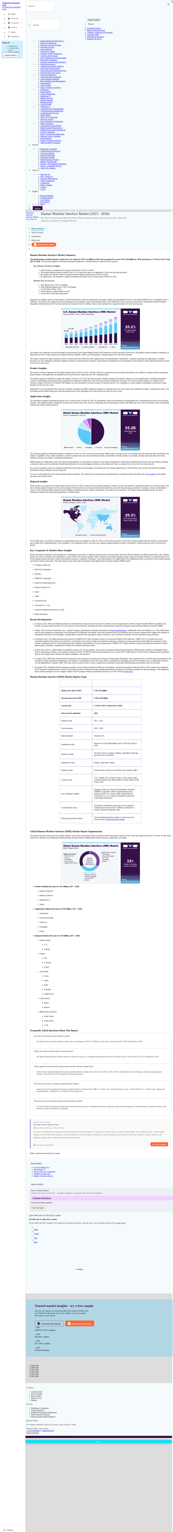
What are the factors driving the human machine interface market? (58, 1101)
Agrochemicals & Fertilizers (50, 126)
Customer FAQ (36, 1392)
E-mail (36, 1234)
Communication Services (49, 113)
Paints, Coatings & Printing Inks (52, 134)
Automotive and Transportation (52, 109)
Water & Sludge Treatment (50, 143)
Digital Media (45, 115)
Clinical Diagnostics (47, 94)
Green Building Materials (49, 79)
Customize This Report (50, 1323)
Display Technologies (48, 43)
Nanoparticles (45, 83)
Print (35, 1242)
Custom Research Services (50, 151)
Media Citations (46, 185)
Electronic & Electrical (95, 37)
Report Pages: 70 (39, 1169)
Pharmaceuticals (46, 102)
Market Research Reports (49, 160)
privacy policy (121, 1223)
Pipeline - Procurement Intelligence (53, 164)
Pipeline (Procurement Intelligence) (44, 1412)
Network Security (47, 119)
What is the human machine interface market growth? (53, 1051)
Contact (43, 187)
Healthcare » (45, 90)
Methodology (36, 240)
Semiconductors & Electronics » (52, 41)
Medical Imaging (46, 100)
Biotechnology (45, 92)
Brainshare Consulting (48, 149)
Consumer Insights (47, 153)
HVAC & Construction (49, 117)
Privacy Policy (36, 1396)
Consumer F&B (93, 35)
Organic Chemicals (47, 132)
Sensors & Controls (47, 52)
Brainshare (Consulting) (40, 1408)
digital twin (128, 672)
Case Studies (45, 200)
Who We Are (45, 174)
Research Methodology (49, 179)
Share (36, 1229)
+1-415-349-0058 (32, 1431)
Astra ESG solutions (48, 168)
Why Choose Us (46, 177)
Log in (37, 206)
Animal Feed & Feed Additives (52, 66)
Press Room (44, 202)
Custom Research (37, 1410)
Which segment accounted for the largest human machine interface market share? (64, 1066)
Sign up (37, 208)
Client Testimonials (47, 181)
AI (87, 650)
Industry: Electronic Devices (43, 1176)
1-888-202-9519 (48, 1431)
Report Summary (38, 228)
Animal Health (45, 104)
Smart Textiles (45, 85)
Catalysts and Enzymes (49, 56)
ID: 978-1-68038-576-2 (42, 1167)
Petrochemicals (46, 138)
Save (35, 1238)
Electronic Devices (47, 47)
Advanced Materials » (48, 75)
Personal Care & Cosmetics (50, 136)
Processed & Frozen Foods (50, 73)
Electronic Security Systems (50, 45)
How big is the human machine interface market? (52, 1036)
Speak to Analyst (160, 1144)
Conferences (45, 183)
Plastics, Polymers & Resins (50, 141)
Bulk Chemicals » (47, 124)
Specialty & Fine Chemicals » (51, 54)
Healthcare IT (45, 96)
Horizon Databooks (47, 155)
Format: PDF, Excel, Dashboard (44, 1172)
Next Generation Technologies (51, 121)
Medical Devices (46, 98)
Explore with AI (10, 55)
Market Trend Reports (48, 162)
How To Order (36, 1394)
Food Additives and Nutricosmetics (53, 58)
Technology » (45, 107)
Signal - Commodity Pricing (50, 166)
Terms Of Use (36, 1398)
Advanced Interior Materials (50, 77)
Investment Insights (47, 157)
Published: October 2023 (42, 1174)
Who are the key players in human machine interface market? (56, 1084)
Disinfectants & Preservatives (51, 128)
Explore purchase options (115, 819)
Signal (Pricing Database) (40, 1414)
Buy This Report (38, 1208)
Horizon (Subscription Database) (43, 1417)
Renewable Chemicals (48, 60)
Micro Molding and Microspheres (52, 81)
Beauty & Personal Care (96, 30)
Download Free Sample (46, 244)
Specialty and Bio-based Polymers (53, 62)
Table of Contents (37, 232)
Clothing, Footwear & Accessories (100, 32)
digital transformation (118, 630)
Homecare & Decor (94, 39)
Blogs (42, 204)
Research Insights (46, 196)
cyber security (150, 474)
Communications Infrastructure (51, 111)
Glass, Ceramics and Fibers (50, 88)
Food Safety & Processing (50, 68)
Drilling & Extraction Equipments (52, 130)
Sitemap (34, 1400)
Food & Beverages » (48, 64)
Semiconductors (46, 49)
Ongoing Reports (46, 198)
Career (42, 189)
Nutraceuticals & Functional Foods (53, 71)
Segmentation (36, 236)
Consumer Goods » (94, 28)
